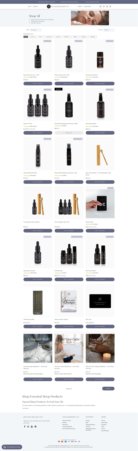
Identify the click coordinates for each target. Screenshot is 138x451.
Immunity (58, 36)
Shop (29, 6)
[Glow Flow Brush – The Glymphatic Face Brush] (100, 153)
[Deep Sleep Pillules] (100, 55)
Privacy (103, 428)
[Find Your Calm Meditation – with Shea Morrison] (69, 347)
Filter (28, 29)
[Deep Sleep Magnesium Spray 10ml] (69, 153)
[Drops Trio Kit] (37, 104)
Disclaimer (104, 424)
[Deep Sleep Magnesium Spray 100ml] (69, 104)
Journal (35, 6)
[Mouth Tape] (100, 202)
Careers (103, 420)
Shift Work (66, 36)
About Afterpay (105, 430)
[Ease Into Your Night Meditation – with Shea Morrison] (100, 347)
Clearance (87, 6)
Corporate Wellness (67, 426)
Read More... (26, 408)
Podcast (64, 422)
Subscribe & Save (66, 420)
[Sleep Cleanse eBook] (69, 300)
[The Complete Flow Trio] (69, 202)
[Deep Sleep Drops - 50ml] (37, 55)
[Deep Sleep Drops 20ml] (69, 55)
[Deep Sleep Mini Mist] (37, 153)
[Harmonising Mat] (37, 300)
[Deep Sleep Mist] (100, 104)
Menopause (49, 36)
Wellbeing (92, 36)
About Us (88, 426)
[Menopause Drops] (37, 251)
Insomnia (33, 36)
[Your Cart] (110, 6)
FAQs (87, 422)
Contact (88, 420)
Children (75, 36)
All (25, 36)
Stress (40, 36)
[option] (46, 2)
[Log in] (107, 6)
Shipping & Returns (90, 424)
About (80, 6)
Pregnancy (83, 36)
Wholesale (65, 424)
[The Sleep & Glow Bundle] (37, 202)
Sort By (100, 29)
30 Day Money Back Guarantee (91, 429)
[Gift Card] (100, 300)
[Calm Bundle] (69, 251)
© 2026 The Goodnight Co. (69, 440)
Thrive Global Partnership (68, 428)
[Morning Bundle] (100, 251)
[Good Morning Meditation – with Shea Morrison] (37, 347)
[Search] (100, 6)
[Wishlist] (104, 6)
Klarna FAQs (104, 422)
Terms (102, 426)
